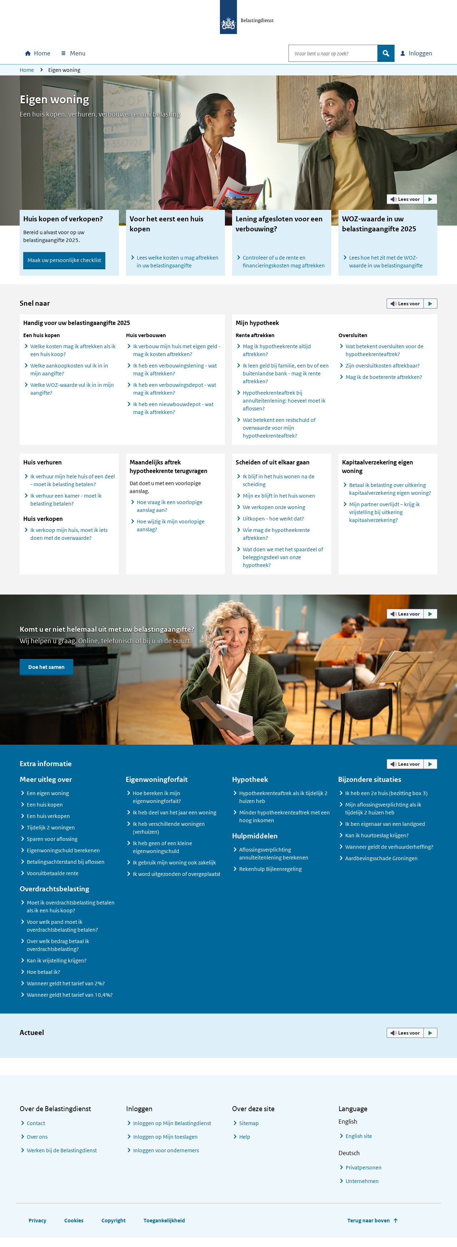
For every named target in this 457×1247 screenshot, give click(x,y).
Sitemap (249, 1123)
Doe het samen (46, 667)
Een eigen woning (48, 793)
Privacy (37, 1220)
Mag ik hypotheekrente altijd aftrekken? (277, 350)
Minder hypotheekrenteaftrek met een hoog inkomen (284, 816)
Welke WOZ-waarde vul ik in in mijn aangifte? (72, 388)
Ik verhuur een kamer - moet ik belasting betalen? (66, 499)
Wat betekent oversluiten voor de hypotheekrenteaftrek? (384, 350)
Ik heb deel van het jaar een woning (174, 812)
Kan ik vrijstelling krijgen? (57, 960)
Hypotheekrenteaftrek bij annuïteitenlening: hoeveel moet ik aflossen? (284, 400)
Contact (36, 1123)
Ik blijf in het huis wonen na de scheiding (279, 480)
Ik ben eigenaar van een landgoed (385, 823)
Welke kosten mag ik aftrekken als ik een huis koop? (73, 350)
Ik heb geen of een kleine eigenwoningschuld (162, 847)
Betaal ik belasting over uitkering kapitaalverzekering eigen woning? (390, 489)
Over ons (37, 1136)
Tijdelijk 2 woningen (51, 827)
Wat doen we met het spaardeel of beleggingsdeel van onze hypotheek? (283, 557)
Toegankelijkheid (164, 1220)
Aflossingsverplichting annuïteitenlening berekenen (273, 853)
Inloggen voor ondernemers (166, 1150)
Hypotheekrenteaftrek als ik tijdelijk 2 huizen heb (283, 797)
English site (359, 1136)
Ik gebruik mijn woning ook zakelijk (174, 862)
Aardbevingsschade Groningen (381, 858)
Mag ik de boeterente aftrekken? (384, 377)
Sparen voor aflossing (52, 839)
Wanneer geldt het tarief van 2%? (66, 983)
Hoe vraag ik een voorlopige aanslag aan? (169, 506)
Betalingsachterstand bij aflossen (66, 861)
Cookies (74, 1220)
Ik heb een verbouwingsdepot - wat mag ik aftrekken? (174, 388)
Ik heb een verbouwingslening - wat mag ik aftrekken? (175, 369)
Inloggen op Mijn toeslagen (165, 1136)
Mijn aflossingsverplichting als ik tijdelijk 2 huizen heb (383, 808)
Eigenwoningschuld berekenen (63, 850)
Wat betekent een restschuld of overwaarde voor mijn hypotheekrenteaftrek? (279, 428)
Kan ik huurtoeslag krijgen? (377, 835)
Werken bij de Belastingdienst (62, 1150)
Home (27, 69)
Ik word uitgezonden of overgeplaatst (176, 874)
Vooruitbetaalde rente (53, 873)
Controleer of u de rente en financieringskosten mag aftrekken (284, 261)
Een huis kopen (45, 804)
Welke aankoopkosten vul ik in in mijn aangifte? (69, 369)
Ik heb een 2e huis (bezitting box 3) (386, 793)
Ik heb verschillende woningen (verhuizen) (169, 827)
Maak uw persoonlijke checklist (64, 260)
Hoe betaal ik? (43, 971)
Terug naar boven (368, 1220)
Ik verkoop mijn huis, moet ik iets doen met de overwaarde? (68, 534)
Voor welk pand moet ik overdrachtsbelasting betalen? (62, 925)
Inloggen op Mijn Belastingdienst (172, 1123)
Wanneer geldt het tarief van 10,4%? (70, 994)
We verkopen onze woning (274, 507)
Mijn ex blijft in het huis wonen (279, 495)
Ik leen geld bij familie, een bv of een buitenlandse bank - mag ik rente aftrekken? (286, 373)
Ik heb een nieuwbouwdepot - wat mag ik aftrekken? (173, 408)
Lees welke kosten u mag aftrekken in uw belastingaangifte (178, 261)
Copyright (113, 1220)
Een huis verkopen (48, 816)
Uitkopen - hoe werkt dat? (273, 518)
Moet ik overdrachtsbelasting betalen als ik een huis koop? (71, 906)
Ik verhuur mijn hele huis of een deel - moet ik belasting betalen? (72, 480)
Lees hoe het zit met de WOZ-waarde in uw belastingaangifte (386, 261)
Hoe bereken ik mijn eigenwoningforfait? (157, 797)
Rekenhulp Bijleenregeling (270, 869)
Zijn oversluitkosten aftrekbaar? (383, 365)
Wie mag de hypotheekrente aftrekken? (276, 534)
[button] (412, 199)
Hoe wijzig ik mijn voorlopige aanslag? (171, 525)
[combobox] (333, 53)
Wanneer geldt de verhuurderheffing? (389, 846)
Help (244, 1136)
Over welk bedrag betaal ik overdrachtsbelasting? (58, 945)
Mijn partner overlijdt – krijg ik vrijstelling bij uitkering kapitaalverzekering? (384, 512)
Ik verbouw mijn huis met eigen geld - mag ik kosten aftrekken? (177, 350)
